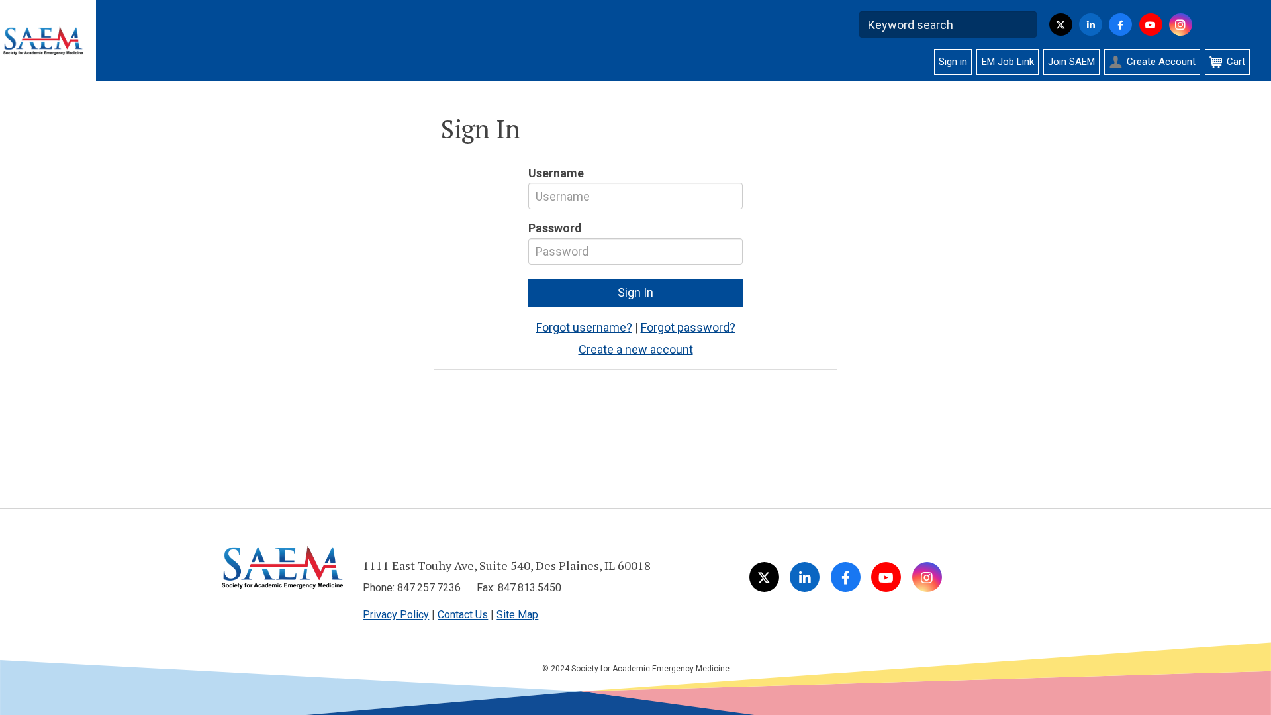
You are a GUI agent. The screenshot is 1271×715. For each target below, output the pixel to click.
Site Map (517, 614)
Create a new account (636, 349)
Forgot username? (584, 327)
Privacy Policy (396, 614)
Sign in (953, 62)
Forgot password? (688, 327)
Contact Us (463, 614)
